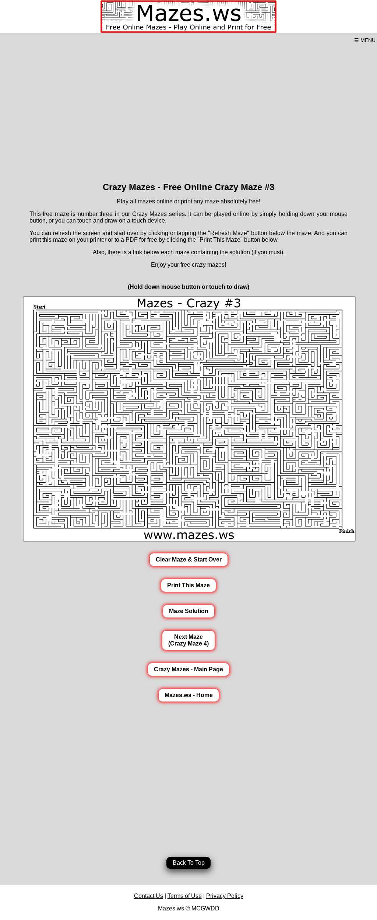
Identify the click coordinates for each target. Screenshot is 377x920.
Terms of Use (185, 896)
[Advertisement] (188, 109)
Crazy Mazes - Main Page (188, 669)
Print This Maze (188, 585)
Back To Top (189, 863)
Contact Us (148, 896)
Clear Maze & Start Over (189, 559)
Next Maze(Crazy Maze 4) (188, 640)
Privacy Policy (224, 896)
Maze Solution (188, 611)
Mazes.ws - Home (189, 695)
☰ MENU (365, 40)
